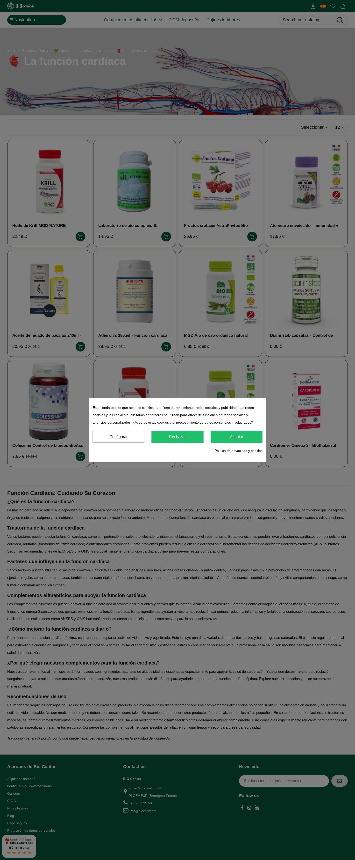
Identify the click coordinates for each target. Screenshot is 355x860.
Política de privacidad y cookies (239, 451)
